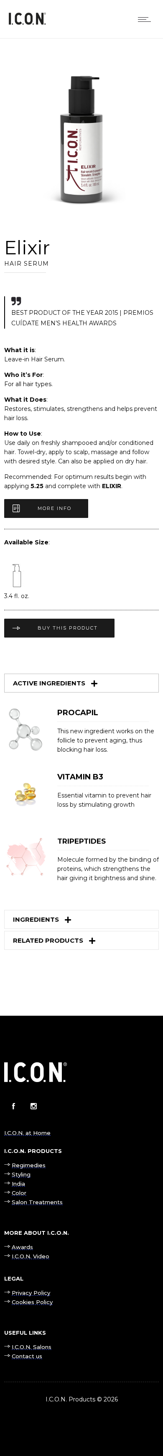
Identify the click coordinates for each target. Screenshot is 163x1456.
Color (19, 1192)
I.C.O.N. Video (30, 1256)
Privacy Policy (31, 1292)
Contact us (27, 1356)
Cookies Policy (32, 1302)
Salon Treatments (37, 1202)
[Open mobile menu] (146, 19)
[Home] (27, 22)
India (18, 1183)
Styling (21, 1174)
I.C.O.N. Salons (31, 1347)
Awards (22, 1247)
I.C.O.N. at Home (27, 1132)
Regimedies (29, 1165)
